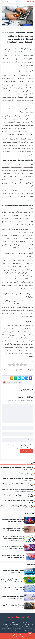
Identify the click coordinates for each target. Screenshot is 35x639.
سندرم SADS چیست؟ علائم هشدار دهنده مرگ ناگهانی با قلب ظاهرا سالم (17, 485)
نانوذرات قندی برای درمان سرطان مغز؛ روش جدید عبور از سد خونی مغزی (12, 547)
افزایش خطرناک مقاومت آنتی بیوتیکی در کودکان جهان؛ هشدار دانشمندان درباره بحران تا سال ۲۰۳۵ (17, 490)
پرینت (29, 71)
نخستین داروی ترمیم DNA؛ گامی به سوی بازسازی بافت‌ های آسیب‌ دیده (13, 597)
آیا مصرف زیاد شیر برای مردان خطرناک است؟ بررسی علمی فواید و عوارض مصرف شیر (17, 474)
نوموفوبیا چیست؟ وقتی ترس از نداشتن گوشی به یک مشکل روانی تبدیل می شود (18, 479)
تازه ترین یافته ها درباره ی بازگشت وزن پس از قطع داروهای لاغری (12, 588)
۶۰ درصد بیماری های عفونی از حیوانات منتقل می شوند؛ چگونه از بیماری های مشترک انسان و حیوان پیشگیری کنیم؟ (12, 538)
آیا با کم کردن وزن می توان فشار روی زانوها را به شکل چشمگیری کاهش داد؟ (12, 556)
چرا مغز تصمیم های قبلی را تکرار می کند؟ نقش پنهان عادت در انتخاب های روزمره (17, 496)
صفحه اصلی (30, 32)
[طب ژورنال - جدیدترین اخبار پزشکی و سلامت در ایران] (30, 1)
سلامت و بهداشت (20, 32)
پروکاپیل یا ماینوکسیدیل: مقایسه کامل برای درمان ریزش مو (13, 606)
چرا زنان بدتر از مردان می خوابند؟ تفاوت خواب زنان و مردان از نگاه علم (17, 501)
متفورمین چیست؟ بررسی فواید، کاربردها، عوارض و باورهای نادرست (13, 571)
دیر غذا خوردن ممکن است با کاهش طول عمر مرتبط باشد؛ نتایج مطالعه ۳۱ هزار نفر (16, 468)
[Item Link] (29, 520)
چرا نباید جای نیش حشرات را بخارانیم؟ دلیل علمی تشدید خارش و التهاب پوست (16, 507)
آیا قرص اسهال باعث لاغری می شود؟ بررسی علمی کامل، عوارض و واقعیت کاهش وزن (12, 580)
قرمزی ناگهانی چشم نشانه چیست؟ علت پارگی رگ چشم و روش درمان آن (13, 529)
